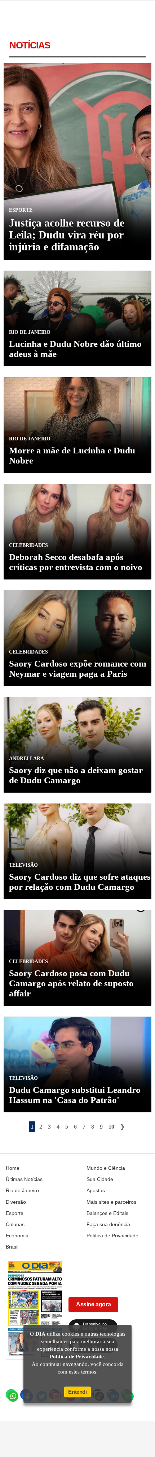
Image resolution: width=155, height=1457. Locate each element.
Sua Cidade (100, 1179)
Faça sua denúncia (108, 1224)
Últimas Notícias (24, 1179)
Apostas (96, 1190)
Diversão (16, 1202)
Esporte (14, 1213)
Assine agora (93, 1304)
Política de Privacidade (112, 1235)
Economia (17, 1235)
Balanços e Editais (107, 1213)
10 (111, 1127)
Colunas (15, 1224)
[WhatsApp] (11, 1394)
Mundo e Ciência (106, 1168)
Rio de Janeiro (22, 1190)
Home (12, 1168)
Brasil (12, 1247)
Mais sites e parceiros (111, 1202)
